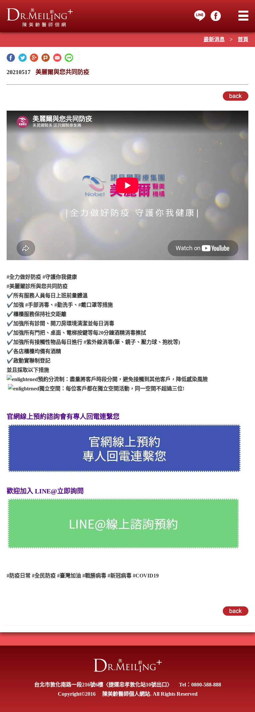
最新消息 (214, 39)
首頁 (243, 39)
